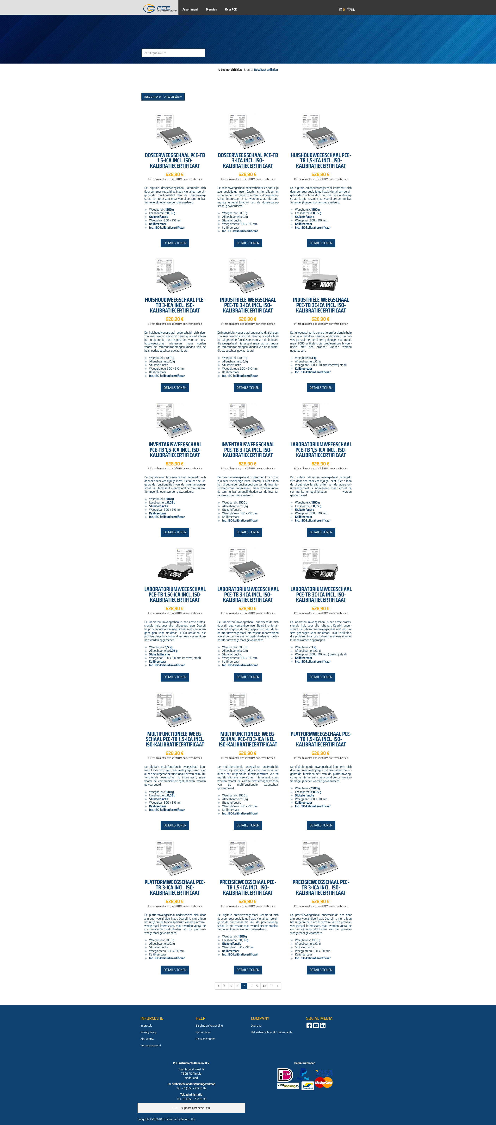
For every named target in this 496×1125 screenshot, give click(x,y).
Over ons (256, 1025)
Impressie (146, 1025)
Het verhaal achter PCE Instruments (271, 1032)
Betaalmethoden (205, 1038)
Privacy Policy (148, 1032)
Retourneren (203, 1032)
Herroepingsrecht (150, 1045)
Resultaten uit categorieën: (162, 97)
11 (271, 985)
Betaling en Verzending (209, 1025)
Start (247, 69)
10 (264, 985)
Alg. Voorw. (147, 1038)
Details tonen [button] (175, 243)
